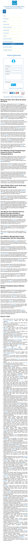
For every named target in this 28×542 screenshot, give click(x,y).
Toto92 (22, 397)
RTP (17, 104)
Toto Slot (9, 139)
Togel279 (5, 474)
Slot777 (23, 174)
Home (4, 15)
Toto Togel (11, 280)
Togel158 (5, 328)
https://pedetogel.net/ (18, 339)
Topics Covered (6, 24)
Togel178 (13, 304)
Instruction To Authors (7, 38)
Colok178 (12, 365)
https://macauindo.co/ (19, 337)
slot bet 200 (6, 248)
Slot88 (18, 359)
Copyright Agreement (7, 50)
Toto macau (14, 219)
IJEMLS (6, 92)
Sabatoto (12, 420)
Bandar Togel (24, 538)
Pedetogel (20, 344)
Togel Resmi (21, 536)
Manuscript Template (7, 47)
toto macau (21, 381)
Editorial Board (6, 30)
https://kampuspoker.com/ (9, 353)
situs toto (2, 123)
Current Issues (6, 33)
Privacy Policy (7, 96)
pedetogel (6, 134)
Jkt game (25, 510)
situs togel (9, 355)
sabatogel (5, 411)
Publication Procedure (7, 27)
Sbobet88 (25, 514)
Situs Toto (5, 197)
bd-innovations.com (21, 127)
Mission (4, 21)
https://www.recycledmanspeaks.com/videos (12, 348)
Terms (12, 96)
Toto (13, 291)
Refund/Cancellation (18, 96)
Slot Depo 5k (5, 118)
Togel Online (6, 225)
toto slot (22, 145)
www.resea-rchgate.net (8, 320)
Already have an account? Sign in (16, 88)
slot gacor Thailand (5, 253)
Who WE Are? (6, 18)
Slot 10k (16, 240)
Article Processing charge (8, 41)
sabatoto (11, 300)
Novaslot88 (19, 375)
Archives (5, 35)
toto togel (20, 259)
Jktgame (25, 499)
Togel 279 (8, 322)
